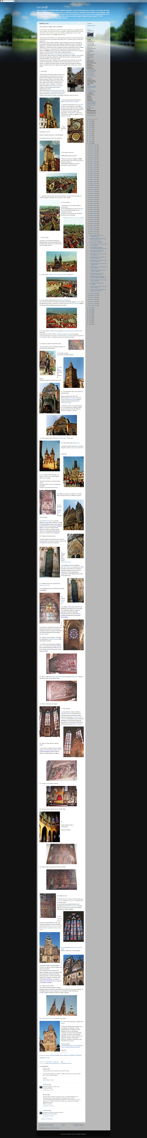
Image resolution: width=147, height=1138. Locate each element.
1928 (59, 639)
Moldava (56, 487)
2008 (90, 320)
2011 (90, 314)
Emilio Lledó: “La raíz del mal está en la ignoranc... (98, 254)
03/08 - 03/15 (93, 229)
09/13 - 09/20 (93, 175)
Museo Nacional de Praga (55, 90)
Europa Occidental (46, 982)
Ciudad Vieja (58, 676)
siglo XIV (57, 532)
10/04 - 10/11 (93, 169)
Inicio (63, 1125)
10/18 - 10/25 (93, 165)
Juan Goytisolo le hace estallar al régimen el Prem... (98, 257)
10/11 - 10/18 (93, 167)
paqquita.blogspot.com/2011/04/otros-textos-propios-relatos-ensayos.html (91, 104)
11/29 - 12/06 (93, 153)
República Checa (49, 524)
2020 (90, 133)
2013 (90, 310)
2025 (90, 123)
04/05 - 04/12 (93, 221)
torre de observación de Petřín (71, 330)
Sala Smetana (71, 397)
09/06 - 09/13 (93, 177)
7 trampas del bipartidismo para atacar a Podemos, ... (97, 270)
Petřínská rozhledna (62, 334)
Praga (55, 37)
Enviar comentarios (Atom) (52, 1128)
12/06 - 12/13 (93, 151)
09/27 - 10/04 (93, 171)
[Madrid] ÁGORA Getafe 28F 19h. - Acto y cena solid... (98, 239)
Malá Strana (75, 676)
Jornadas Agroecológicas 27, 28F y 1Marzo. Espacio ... (98, 261)
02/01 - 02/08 (93, 297)
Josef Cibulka (44, 634)
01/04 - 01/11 (93, 305)
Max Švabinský (78, 724)
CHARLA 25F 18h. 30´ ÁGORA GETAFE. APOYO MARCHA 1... (98, 277)
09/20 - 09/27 (93, 173)
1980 (46, 992)
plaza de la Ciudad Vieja (57, 93)
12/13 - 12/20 (93, 149)
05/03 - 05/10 (93, 213)
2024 (90, 125)
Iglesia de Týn (52, 274)
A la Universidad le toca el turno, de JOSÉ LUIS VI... (98, 264)
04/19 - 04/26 (93, 217)
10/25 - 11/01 (93, 163)
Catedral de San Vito (59, 511)
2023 (90, 127)
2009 (90, 318)
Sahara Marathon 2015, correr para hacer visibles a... (98, 287)
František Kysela (52, 639)
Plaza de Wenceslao (54, 85)
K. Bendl (43, 646)
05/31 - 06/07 (93, 205)
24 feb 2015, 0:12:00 (48, 1090)
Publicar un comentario (47, 1118)
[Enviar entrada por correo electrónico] (62, 1061)
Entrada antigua (78, 1125)
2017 (90, 139)
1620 (46, 651)
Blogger (84, 1134)
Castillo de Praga (54, 330)
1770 (50, 970)
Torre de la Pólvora (62, 274)
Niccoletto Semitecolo (46, 979)
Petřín (64, 335)
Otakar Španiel (66, 567)
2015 (90, 143)
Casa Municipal (62, 438)
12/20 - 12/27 (93, 147)
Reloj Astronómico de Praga (71, 101)
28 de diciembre (45, 751)
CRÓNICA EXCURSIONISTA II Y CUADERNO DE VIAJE (58, 1063)
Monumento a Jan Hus (72, 303)
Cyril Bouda (75, 717)
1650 (58, 646)
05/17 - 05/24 (93, 209)
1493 (77, 900)
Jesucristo (52, 989)
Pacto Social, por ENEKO (96, 242)
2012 (90, 312)
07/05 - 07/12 (93, 195)
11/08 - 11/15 (93, 159)
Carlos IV (43, 542)
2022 (90, 129)
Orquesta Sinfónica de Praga (68, 399)
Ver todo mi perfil (91, 115)
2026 (90, 121)
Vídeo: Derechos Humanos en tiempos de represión (97, 251)
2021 (90, 131)
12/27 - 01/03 (93, 145)
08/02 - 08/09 (93, 187)
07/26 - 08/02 (93, 189)
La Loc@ (42, 7)
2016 (90, 141)
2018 (90, 137)
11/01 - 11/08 (93, 161)
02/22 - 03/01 (93, 233)
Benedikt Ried (71, 900)
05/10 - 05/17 (93, 211)
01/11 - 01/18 (93, 303)
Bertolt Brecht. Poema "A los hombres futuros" (97, 236)
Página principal (91, 25)
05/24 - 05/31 (93, 207)
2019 (90, 135)
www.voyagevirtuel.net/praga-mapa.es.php (63, 53)
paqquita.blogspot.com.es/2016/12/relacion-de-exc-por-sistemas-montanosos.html (91, 73)
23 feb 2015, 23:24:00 (48, 1080)
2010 (90, 316)
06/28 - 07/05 (93, 197)
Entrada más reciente (46, 1125)
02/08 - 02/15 (93, 295)
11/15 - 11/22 (93, 157)
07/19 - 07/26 (93, 191)
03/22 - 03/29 (93, 225)
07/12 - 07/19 (93, 193)
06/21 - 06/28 (93, 199)
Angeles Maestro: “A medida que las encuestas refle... (98, 267)
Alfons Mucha (50, 926)
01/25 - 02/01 (93, 299)
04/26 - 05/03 (93, 215)
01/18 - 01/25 (93, 301)
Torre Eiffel (43, 337)
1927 (82, 567)
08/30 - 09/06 (93, 179)
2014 (90, 308)
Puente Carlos (47, 476)
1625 (54, 646)
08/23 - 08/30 (93, 181)
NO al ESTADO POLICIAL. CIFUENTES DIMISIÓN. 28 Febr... (99, 248)
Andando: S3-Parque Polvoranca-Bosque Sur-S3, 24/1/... (98, 290)
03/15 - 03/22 (93, 227)
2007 (90, 322)
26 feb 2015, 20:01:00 (48, 1105)
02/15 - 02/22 (93, 293)
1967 (42, 992)
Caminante (46, 1084)
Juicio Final (49, 981)
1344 (59, 748)
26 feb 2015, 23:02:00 (48, 1115)
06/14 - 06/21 (93, 201)
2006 (90, 324)
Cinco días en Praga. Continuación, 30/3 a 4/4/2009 (98, 280)
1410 (48, 131)
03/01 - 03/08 (93, 231)
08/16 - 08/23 (93, 183)
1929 (65, 573)
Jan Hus (78, 301)
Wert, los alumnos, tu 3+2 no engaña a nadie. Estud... (97, 274)
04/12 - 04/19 (93, 219)
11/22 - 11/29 (93, 155)
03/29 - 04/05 (93, 223)
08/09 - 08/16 (93, 185)
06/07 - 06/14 (93, 203)
